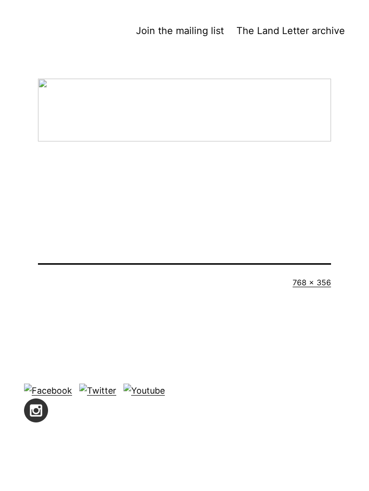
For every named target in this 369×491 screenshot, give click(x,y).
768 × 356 (312, 282)
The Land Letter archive (290, 30)
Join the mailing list (180, 30)
